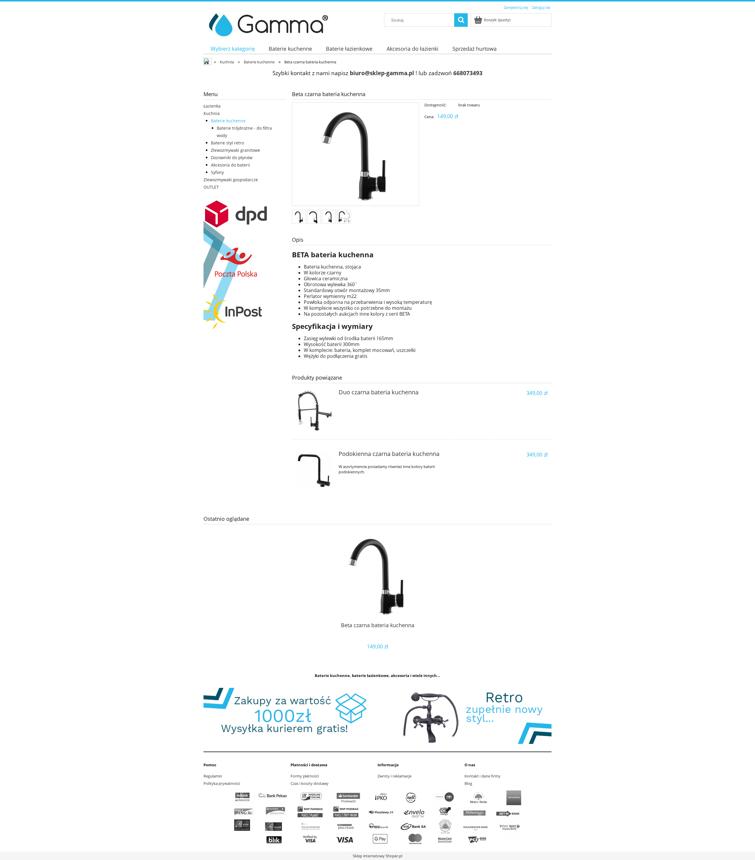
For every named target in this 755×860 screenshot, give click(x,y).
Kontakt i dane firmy (482, 776)
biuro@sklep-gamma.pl (382, 73)
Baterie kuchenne (228, 120)
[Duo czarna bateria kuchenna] (314, 410)
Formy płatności (304, 776)
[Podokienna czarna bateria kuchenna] (314, 470)
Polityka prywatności (221, 783)
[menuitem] (232, 49)
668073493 (467, 73)
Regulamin (212, 776)
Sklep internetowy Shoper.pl (377, 856)
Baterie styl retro (227, 143)
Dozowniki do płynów (231, 157)
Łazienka (212, 106)
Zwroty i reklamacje (394, 776)
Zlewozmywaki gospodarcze (230, 179)
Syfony (217, 172)
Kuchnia (211, 113)
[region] (377, 716)
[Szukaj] (461, 20)
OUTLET (211, 187)
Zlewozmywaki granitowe (235, 150)
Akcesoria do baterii (230, 165)
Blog (468, 783)
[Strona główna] (266, 24)
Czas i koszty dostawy (309, 783)
